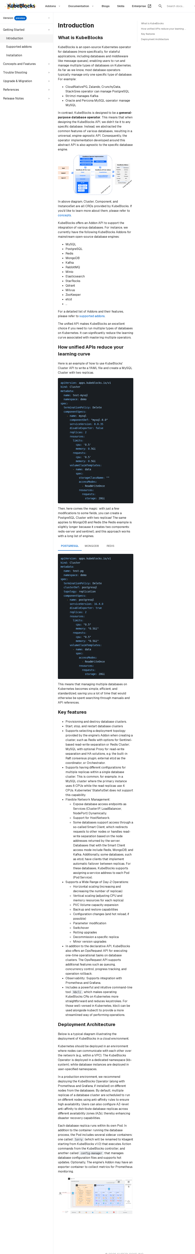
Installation (14, 55)
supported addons (92, 316)
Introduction (14, 38)
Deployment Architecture (155, 39)
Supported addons (19, 47)
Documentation (78, 6)
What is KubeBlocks (152, 23)
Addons (50, 6)
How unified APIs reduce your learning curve (165, 28)
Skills (120, 6)
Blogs (105, 6)
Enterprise (139, 6)
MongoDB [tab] (92, 546)
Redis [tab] (110, 546)
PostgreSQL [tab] (70, 546)
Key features (148, 34)
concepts (64, 215)
